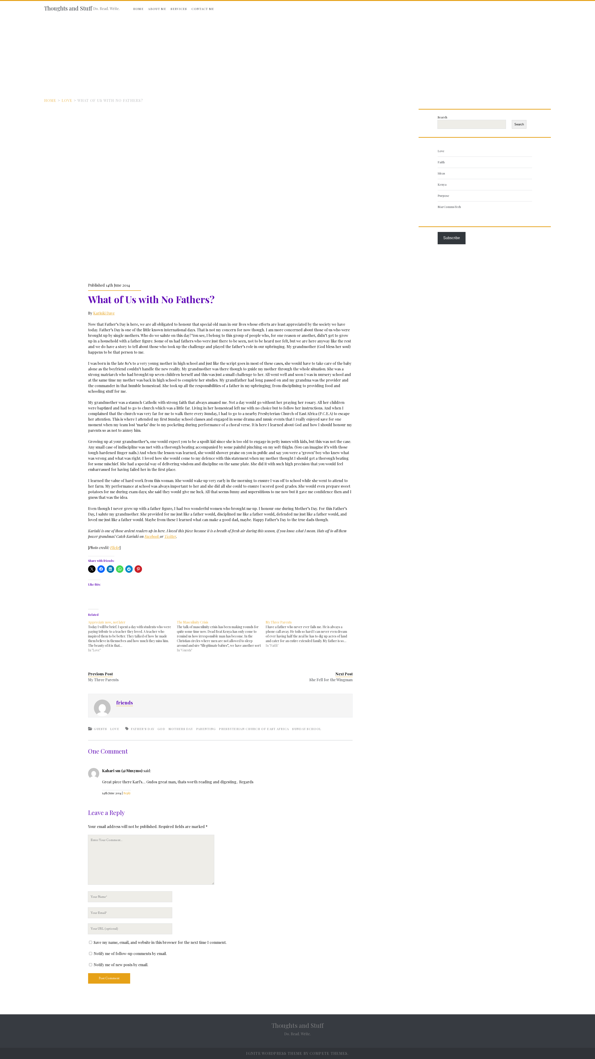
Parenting (206, 729)
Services (179, 9)
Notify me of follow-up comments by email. (130, 953)
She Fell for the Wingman (331, 679)
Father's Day (143, 729)
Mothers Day (181, 729)
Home (138, 9)
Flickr (114, 547)
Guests (100, 729)
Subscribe (451, 238)
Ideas (441, 173)
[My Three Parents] (310, 634)
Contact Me (203, 9)
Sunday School (306, 729)
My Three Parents (103, 679)
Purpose (443, 196)
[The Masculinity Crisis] (221, 636)
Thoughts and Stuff (68, 8)
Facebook (152, 536)
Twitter (170, 536)
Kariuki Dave (104, 313)
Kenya (442, 184)
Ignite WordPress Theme (274, 1053)
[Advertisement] (297, 51)
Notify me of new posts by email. (121, 964)
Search (442, 117)
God (161, 729)
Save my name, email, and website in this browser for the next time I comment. (160, 942)
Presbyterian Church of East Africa (254, 729)
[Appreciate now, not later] (132, 636)
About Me (157, 9)
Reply (127, 793)
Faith (441, 162)
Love (67, 100)
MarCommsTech (449, 207)
